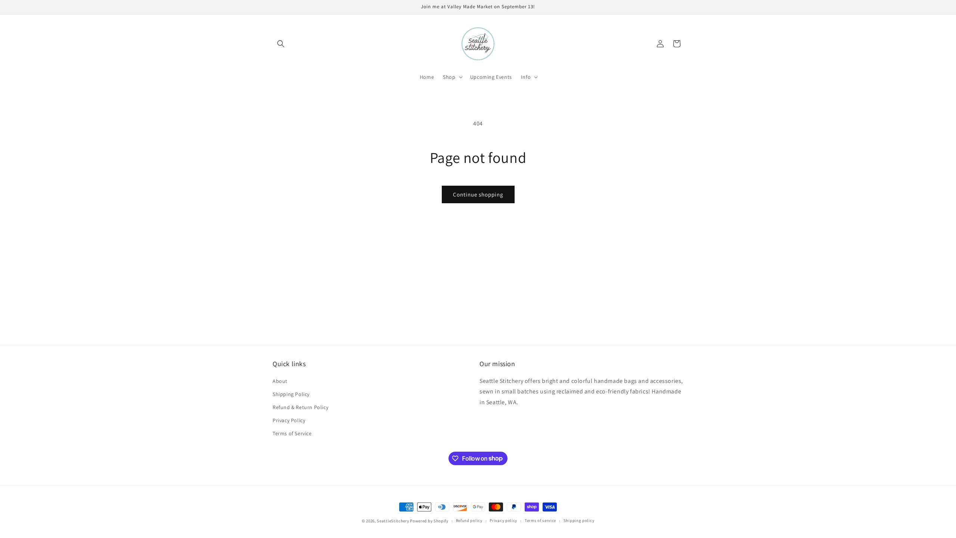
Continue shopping (478, 194)
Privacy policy (503, 520)
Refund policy (469, 520)
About (280, 381)
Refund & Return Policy (300, 407)
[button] (281, 43)
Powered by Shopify (429, 520)
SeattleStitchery (393, 520)
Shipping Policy (291, 394)
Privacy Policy (289, 420)
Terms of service (540, 520)
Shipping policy (579, 520)
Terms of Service (292, 433)
